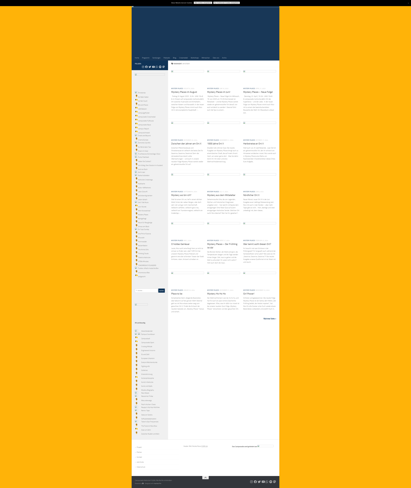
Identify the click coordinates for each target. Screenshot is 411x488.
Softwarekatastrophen (148, 419)
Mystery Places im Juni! (218, 92)
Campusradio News (144, 125)
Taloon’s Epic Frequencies (149, 422)
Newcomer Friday (147, 396)
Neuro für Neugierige (145, 223)
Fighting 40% (145, 366)
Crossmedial (183, 58)
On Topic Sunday (143, 229)
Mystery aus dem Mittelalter (221, 195)
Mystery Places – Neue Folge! (258, 92)
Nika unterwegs (146, 400)
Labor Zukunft (142, 192)
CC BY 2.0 (204, 446)
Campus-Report (143, 129)
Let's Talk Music (143, 202)
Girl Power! (248, 293)
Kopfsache (141, 184)
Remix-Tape (145, 411)
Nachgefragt (142, 219)
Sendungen (156, 58)
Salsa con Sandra (146, 415)
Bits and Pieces (143, 105)
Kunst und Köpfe (146, 386)
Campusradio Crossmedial (146, 117)
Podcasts (167, 58)
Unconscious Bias (144, 273)
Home (137, 58)
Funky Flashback (143, 157)
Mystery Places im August (184, 92)
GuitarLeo (144, 370)
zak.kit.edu (140, 462)
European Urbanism (148, 358)
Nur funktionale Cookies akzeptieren (226, 3)
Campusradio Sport (147, 343)
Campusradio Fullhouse (146, 121)
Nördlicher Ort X (251, 195)
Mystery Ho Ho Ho (216, 293)
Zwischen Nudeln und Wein (150, 434)
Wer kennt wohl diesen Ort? (257, 244)
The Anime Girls (143, 250)
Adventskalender (147, 331)
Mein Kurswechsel (144, 211)
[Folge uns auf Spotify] (160, 67)
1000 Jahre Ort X (215, 143)
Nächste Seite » (270, 318)
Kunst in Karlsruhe (147, 382)
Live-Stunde (142, 207)
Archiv (224, 58)
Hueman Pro (157, 483)
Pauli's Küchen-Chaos (148, 404)
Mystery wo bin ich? (181, 195)
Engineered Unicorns (148, 350)
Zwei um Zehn (146, 430)
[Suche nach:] (146, 291)
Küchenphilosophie (147, 378)
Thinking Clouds (143, 253)
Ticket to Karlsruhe (144, 257)
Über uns (216, 58)
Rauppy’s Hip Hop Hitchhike (150, 407)
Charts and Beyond (144, 136)
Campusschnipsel (144, 133)
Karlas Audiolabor (144, 175)
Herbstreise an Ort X (253, 143)
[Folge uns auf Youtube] (153, 67)
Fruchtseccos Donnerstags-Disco (149, 154)
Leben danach (142, 200)
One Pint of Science (144, 234)
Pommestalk (142, 242)
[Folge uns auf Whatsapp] (156, 67)
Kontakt (139, 457)
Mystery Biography (147, 390)
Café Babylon (142, 109)
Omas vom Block (143, 227)
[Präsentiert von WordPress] (143, 483)
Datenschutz (141, 467)
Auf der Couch (142, 101)
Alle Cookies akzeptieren (203, 3)
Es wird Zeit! (145, 354)
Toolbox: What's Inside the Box (148, 268)
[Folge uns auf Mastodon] (163, 67)
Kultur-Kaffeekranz (144, 188)
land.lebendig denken (145, 196)
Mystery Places (177, 88)
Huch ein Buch (142, 169)
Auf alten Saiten (143, 97)
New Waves (145, 393)
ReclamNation (142, 246)
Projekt (139, 447)
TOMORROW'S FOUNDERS (147, 265)
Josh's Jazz (141, 172)
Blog (174, 58)
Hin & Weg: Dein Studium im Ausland (150, 165)
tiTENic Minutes (143, 261)
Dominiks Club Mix (144, 143)
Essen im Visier (143, 151)
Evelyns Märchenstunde (149, 362)
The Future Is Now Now (149, 426)
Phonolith (141, 238)
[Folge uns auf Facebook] (146, 67)
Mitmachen (206, 58)
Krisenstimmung (146, 374)
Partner (139, 452)
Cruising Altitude (146, 346)
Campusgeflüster (144, 113)
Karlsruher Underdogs (145, 180)
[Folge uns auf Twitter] (150, 67)
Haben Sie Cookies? (144, 161)
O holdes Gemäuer (180, 244)
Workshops (195, 58)
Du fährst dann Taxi (144, 147)
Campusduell (145, 339)
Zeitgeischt (141, 277)
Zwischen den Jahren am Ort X (186, 143)
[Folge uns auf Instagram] (143, 67)
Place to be (176, 293)
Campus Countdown (148, 334)
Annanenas (142, 93)
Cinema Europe (143, 140)
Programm (145, 58)
